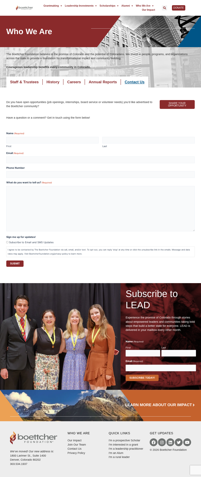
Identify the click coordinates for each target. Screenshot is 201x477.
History (52, 82)
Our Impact (148, 9)
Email (15, 153)
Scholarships (107, 5)
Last (104, 146)
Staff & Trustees (24, 82)
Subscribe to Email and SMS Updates (31, 242)
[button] (164, 8)
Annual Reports (103, 82)
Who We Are (143, 5)
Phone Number (15, 167)
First (8, 146)
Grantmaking (51, 5)
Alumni (125, 5)
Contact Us (134, 82)
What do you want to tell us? (29, 182)
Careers (74, 82)
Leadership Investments (79, 5)
